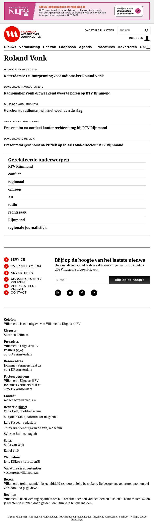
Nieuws (10, 47)
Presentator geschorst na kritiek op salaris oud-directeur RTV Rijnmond (63, 145)
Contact (18, 292)
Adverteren (127, 47)
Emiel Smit (11, 450)
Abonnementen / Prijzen (26, 280)
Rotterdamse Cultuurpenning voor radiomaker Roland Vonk (54, 76)
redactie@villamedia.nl (20, 400)
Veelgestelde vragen (24, 287)
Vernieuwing (29, 47)
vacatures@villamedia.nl (21, 472)
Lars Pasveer (12, 422)
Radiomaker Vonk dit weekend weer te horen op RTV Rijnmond (57, 93)
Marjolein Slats (14, 417)
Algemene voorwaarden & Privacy (111, 516)
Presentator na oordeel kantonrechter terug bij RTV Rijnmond (55, 127)
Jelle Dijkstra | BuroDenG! (22, 461)
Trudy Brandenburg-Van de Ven (25, 428)
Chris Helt (11, 411)
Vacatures (106, 47)
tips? (22, 407)
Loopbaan (67, 47)
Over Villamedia (26, 266)
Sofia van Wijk (14, 445)
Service (18, 259)
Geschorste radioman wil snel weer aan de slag (43, 110)
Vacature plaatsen (99, 30)
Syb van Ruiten (14, 434)
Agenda (85, 47)
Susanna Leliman (16, 335)
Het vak (49, 47)
